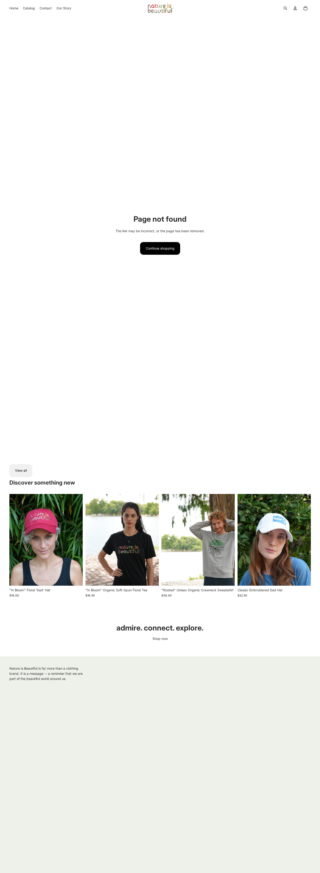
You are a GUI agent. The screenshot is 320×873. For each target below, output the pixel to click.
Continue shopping (160, 248)
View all (21, 470)
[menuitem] (13, 8)
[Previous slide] (16, 540)
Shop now (160, 639)
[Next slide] (76, 540)
